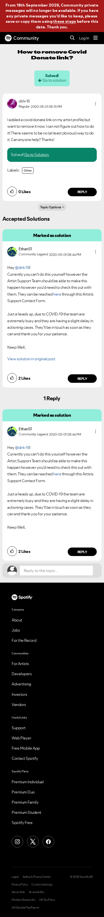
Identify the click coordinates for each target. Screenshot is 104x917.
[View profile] (12, 103)
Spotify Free (22, 822)
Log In (84, 38)
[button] (95, 103)
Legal (15, 877)
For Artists (20, 663)
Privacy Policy (20, 884)
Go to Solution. (36, 154)
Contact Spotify (25, 758)
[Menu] (95, 38)
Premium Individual (28, 781)
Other (28, 170)
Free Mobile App (26, 748)
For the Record (24, 640)
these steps (64, 21)
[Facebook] (48, 841)
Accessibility (36, 892)
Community (26, 38)
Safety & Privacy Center (36, 877)
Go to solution (54, 80)
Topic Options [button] (50, 207)
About (17, 620)
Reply (82, 191)
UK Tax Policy (47, 900)
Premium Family (25, 802)
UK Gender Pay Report (25, 907)
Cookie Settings (41, 884)
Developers (22, 673)
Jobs (16, 630)
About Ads (18, 892)
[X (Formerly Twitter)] (33, 841)
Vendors (19, 704)
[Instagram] (17, 841)
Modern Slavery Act (23, 900)
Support (19, 727)
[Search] (72, 38)
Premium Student (26, 812)
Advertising (21, 684)
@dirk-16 (22, 267)
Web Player (21, 738)
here (57, 294)
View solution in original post (31, 358)
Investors (19, 694)
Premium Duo (23, 792)
